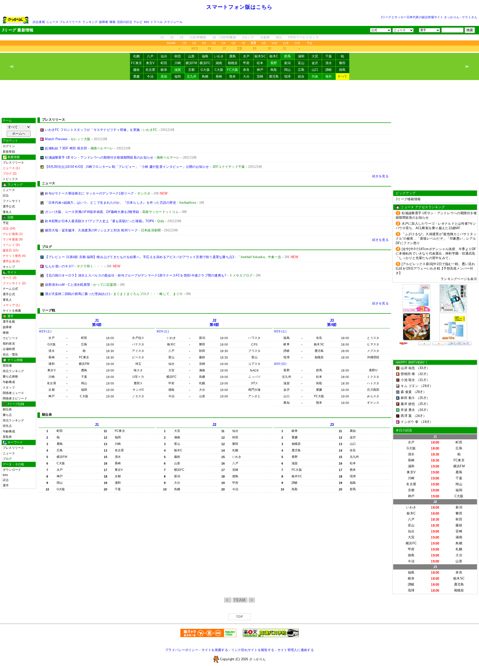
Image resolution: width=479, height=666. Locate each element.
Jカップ (248, 37)
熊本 (232, 76)
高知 (164, 76)
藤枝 (136, 70)
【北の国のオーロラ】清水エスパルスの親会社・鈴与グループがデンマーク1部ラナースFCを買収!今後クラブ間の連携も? (135, 275)
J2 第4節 (214, 322)
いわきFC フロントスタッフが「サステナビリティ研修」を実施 (92, 130)
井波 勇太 (408, 410)
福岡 (177, 76)
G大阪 (205, 70)
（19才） (426, 422)
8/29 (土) (45, 331)
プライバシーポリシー (181, 650)
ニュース (52, 22)
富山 (301, 63)
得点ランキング (13, 371)
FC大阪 (232, 70)
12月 (297, 43)
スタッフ (9, 387)
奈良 (246, 70)
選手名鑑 (9, 321)
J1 (162, 37)
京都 (191, 70)
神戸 (260, 70)
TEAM (240, 600)
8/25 (194, 48)
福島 (205, 56)
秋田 (177, 56)
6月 (234, 43)
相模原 (233, 63)
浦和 (301, 56)
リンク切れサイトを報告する (252, 650)
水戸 (246, 56)
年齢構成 (9, 382)
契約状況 (9, 343)
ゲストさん (469, 17)
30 (269, 48)
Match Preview (56, 139)
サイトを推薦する (215, 650)
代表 (315, 76)
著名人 (7, 212)
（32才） (423, 374)
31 (284, 48)
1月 (184, 43)
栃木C (273, 56)
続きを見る (380, 176)
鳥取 (273, 70)
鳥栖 (205, 76)
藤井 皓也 (408, 404)
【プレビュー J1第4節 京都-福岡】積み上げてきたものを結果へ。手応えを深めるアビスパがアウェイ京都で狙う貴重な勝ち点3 (139, 257)
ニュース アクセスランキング (423, 207)
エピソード (10, 338)
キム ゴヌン (409, 386)
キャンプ (9, 267)
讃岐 (328, 70)
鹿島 (232, 56)
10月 (274, 43)
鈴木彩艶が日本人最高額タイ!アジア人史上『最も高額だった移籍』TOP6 (99, 221)
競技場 (7, 365)
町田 (164, 63)
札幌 (136, 56)
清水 (328, 63)
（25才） (423, 398)
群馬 (287, 56)
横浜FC (205, 63)
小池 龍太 (408, 380)
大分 (246, 76)
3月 (204, 43)
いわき (219, 56)
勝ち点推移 (10, 376)
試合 (6, 195)
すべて (343, 76)
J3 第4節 (332, 322)
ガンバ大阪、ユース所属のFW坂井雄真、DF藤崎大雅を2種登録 (92, 212)
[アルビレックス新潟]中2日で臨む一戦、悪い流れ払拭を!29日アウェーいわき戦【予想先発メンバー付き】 (435, 268)
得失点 (7, 426)
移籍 (113, 22)
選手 (6, 485)
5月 (224, 43)
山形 (191, 56)
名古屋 (150, 70)
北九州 (192, 76)
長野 (273, 63)
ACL (279, 37)
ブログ (7, 459)
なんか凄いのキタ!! (59, 266)
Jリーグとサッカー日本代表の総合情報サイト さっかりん (420, 17)
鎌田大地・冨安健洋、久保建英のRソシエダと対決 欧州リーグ (91, 230)
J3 (181, 37)
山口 (315, 70)
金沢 (315, 63)
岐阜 (164, 70)
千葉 (328, 56)
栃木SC (260, 56)
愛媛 (136, 76)
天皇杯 (265, 37)
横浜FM (191, 63)
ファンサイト (12, 201)
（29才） (426, 386)
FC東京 (136, 63)
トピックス (10, 179)
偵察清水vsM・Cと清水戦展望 (67, 284)
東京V (150, 63)
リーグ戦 (48, 310)
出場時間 (9, 349)
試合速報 (39, 22)
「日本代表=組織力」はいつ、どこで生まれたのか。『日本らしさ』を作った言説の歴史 (110, 202)
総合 (301, 76)
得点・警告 (10, 354)
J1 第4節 (97, 322)
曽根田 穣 (408, 374)
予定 (309, 43)
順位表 (7, 409)
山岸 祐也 (408, 368)
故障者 (103, 22)
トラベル (156, 22)
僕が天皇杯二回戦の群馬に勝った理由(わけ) (77, 294)
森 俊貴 (406, 392)
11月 (286, 43)
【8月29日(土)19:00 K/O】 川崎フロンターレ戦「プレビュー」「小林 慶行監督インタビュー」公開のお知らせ (127, 167)
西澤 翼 (406, 416)
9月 (264, 43)
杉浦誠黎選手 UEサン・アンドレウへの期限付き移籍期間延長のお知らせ (99, 157)
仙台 (164, 56)
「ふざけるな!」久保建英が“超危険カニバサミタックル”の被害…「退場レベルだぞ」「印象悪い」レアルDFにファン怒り (436, 238)
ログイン (9, 146)
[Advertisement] (239, 99)
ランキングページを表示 (459, 279)
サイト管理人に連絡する (295, 650)
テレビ (138, 22)
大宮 (315, 56)
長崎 (219, 76)
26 (210, 48)
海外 (328, 76)
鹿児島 (274, 76)
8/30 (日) (280, 364)
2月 (194, 43)
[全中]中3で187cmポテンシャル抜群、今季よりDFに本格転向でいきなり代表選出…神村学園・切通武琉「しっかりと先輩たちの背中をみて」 (436, 253)
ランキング (90, 22)
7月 (243, 43)
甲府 (246, 63)
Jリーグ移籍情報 (408, 199)
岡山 (287, 70)
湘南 (219, 63)
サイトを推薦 (12, 310)
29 (254, 48)
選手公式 (9, 206)
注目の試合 (124, 22)
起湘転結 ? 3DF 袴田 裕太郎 (66, 148)
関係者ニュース (13, 393)
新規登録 (9, 151)
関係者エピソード (15, 398)
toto (146, 22)
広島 (301, 70)
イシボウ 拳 (409, 422)
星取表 (7, 437)
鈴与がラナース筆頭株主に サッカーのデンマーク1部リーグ (89, 193)
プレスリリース (70, 22)
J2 (172, 37)
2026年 (171, 43)
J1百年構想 (197, 37)
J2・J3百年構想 (224, 37)
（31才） (423, 380)
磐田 (342, 63)
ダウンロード (12, 470)
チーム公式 (10, 288)
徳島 (342, 70)
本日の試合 (404, 430)
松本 (260, 63)
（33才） (423, 368)
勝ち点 (7, 415)
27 (225, 48)
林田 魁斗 (408, 398)
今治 (150, 76)
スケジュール (173, 22)
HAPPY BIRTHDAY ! (411, 362)
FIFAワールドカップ (303, 37)
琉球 (287, 76)
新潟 (287, 63)
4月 (214, 43)
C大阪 (219, 70)
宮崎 (260, 76)
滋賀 (177, 70)
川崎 (177, 63)
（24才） (423, 410)
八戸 (150, 56)
